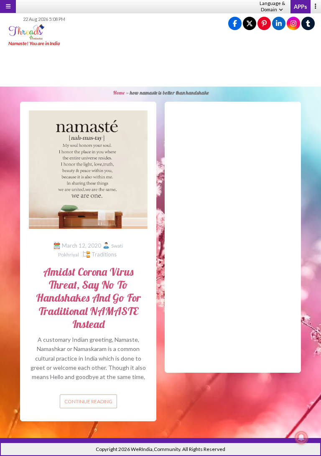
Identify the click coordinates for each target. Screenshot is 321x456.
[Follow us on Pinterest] (264, 23)
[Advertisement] (160, 66)
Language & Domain (272, 6)
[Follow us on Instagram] (293, 23)
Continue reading (88, 401)
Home (119, 93)
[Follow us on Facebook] (235, 23)
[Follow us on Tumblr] (308, 23)
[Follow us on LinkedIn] (278, 23)
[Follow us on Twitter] (249, 23)
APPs (300, 6)
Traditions (104, 254)
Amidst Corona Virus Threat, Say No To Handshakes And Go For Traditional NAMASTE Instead (88, 298)
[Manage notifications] (301, 437)
